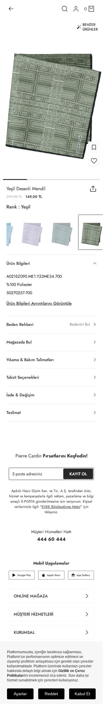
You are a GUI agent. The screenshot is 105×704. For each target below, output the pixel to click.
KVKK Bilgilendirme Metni (61, 503)
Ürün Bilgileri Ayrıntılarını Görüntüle (39, 300)
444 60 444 (51, 535)
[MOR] (32, 228)
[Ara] (65, 9)
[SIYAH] (61, 228)
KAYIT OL (78, 470)
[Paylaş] (93, 185)
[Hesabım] (76, 9)
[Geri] (11, 8)
